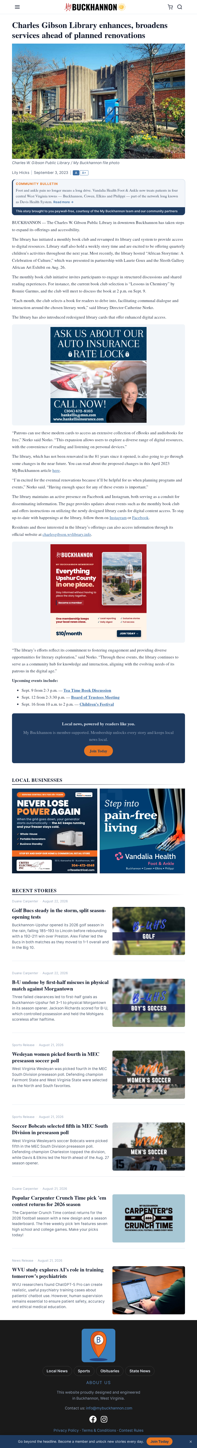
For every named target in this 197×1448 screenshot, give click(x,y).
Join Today (159, 1441)
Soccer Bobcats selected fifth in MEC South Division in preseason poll (60, 1129)
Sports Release (23, 1045)
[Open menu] (17, 7)
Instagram (118, 517)
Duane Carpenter (25, 901)
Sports (84, 1371)
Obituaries (109, 1371)
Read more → (63, 202)
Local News (57, 1371)
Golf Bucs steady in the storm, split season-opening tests (59, 913)
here (56, 470)
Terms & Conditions (99, 1430)
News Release (22, 1260)
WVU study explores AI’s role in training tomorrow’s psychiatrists (58, 1273)
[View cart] (170, 7)
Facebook (140, 517)
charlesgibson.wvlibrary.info (67, 534)
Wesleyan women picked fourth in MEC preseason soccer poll (55, 1057)
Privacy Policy (66, 1430)
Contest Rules (131, 1430)
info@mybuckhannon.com (109, 1408)
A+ (84, 173)
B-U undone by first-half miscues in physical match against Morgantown (60, 985)
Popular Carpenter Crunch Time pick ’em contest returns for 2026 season (59, 1201)
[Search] (179, 7)
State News (139, 1371)
